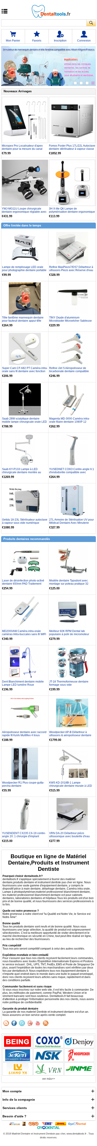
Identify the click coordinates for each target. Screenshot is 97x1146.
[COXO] (48, 1041)
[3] (87, 83)
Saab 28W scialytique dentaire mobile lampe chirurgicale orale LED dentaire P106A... (24, 422)
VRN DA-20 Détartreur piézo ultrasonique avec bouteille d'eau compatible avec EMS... (69, 836)
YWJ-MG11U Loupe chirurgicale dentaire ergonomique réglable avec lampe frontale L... (24, 210)
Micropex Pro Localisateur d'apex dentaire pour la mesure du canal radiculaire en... (22, 147)
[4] (93, 83)
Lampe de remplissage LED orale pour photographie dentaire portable (24, 268)
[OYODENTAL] (78, 1123)
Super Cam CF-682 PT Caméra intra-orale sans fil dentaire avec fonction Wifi (25, 371)
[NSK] (48, 1055)
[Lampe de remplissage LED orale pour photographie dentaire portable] (25, 247)
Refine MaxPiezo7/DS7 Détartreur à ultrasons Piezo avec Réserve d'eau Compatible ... (71, 270)
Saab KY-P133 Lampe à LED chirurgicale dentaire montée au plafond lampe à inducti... (21, 472)
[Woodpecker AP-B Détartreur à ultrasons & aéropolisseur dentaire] (72, 712)
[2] (81, 83)
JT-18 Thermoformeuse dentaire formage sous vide (68, 683)
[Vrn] (48, 1069)
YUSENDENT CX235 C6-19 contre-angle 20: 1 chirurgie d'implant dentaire (24, 836)
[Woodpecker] (79, 1055)
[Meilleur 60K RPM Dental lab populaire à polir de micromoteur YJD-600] (72, 611)
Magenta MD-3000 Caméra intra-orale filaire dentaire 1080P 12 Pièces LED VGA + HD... (69, 422)
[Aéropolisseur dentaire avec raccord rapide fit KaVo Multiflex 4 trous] (25, 712)
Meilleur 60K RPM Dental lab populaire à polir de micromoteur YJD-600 (69, 634)
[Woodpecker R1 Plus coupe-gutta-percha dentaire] (25, 763)
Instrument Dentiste (44, 1133)
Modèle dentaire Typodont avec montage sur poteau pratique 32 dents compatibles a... (68, 583)
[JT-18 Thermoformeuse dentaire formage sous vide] (72, 662)
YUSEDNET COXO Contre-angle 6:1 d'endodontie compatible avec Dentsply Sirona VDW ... (71, 472)
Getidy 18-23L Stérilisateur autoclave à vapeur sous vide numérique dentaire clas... (24, 523)
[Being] (17, 1041)
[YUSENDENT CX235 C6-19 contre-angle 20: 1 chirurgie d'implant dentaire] (25, 813)
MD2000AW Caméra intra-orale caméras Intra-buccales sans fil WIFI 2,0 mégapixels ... (24, 634)
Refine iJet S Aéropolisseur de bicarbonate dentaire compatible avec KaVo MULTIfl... (69, 371)
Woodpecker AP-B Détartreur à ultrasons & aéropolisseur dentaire (70, 734)
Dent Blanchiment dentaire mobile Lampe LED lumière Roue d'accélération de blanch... (23, 684)
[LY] (17, 1069)
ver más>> (48, 1078)
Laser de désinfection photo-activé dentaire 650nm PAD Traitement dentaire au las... (23, 583)
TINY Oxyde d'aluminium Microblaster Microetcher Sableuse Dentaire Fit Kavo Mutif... (70, 320)
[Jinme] (79, 1069)
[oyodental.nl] (48, 1127)
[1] (75, 83)
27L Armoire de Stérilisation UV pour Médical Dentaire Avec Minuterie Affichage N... (71, 523)
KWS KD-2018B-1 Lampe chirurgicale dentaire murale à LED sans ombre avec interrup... (70, 786)
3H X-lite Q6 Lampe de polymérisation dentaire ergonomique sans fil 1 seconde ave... (72, 210)
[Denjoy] (79, 1041)
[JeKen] (17, 1055)
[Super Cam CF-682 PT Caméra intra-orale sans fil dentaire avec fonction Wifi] (25, 348)
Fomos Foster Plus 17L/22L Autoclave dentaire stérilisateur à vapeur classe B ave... (72, 147)
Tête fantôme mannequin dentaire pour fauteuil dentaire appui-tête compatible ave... (23, 320)
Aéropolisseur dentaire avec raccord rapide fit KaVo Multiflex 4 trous (24, 734)
